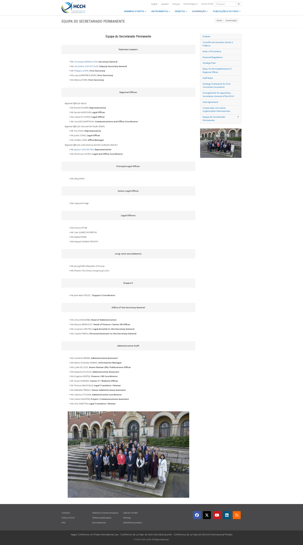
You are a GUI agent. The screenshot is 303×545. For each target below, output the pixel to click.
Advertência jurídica (132, 522)
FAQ (63, 522)
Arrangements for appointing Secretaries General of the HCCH (218, 94)
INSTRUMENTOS (159, 11)
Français (176, 4)
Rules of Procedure (212, 51)
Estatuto (207, 36)
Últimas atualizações (101, 517)
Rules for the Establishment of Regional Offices (217, 70)
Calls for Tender (130, 512)
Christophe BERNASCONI (85, 61)
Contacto (66, 512)
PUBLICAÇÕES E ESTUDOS (226, 11)
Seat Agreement (210, 102)
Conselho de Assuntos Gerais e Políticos (218, 44)
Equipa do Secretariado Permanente (214, 118)
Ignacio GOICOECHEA (84, 149)
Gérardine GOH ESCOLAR (86, 66)
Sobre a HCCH (68, 517)
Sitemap (127, 517)
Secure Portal (207, 4)
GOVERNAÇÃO (199, 11)
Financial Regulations (213, 57)
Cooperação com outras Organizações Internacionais (216, 109)
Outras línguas (190, 4)
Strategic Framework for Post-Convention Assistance (217, 85)
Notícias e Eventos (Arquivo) (105, 512)
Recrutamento (99, 522)
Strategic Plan (209, 63)
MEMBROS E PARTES (134, 11)
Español (165, 4)
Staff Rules (208, 78)
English (154, 4)
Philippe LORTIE (81, 70)
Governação (231, 20)
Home (219, 20)
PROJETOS (180, 11)
